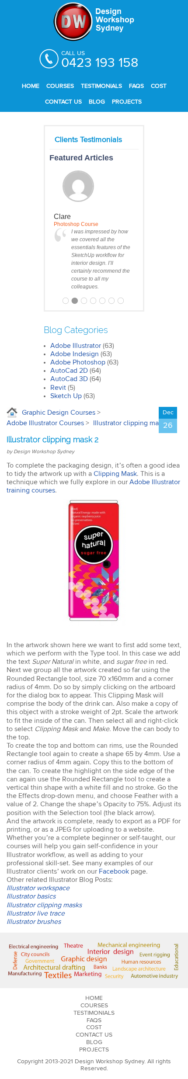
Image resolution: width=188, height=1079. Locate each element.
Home (30, 86)
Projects (127, 102)
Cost (159, 86)
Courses (60, 86)
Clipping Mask (115, 473)
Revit (58, 387)
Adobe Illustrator (75, 345)
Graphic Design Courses (58, 412)
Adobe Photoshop (77, 362)
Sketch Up (66, 395)
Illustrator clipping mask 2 (132, 423)
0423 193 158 (99, 62)
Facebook (114, 871)
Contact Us (63, 102)
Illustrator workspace (38, 888)
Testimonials (101, 86)
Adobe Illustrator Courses (45, 423)
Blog (97, 102)
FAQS (136, 86)
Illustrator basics (31, 896)
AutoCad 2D (69, 370)
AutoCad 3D (69, 378)
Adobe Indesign (74, 353)
